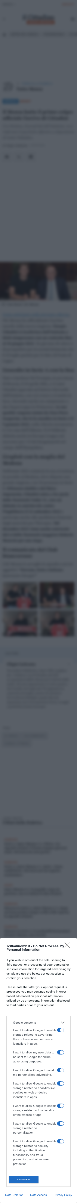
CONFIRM (23, 1179)
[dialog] (38, 1070)
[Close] (69, 946)
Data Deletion (14, 1195)
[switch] (60, 1030)
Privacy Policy (62, 1195)
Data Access (38, 1195)
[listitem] (38, 1022)
